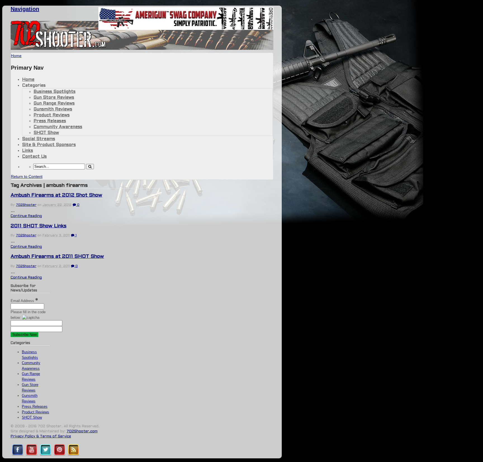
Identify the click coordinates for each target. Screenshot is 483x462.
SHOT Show (46, 133)
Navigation (25, 9)
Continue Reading (26, 216)
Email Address (23, 301)
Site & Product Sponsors (49, 145)
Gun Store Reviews (54, 98)
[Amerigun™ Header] (186, 28)
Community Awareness (58, 127)
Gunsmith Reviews (53, 109)
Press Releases (50, 121)
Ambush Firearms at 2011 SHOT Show (57, 256)
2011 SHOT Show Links (39, 226)
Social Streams (38, 139)
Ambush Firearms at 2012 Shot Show (56, 195)
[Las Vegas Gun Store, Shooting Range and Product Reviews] (58, 46)
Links (27, 151)
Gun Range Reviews (54, 103)
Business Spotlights (54, 92)
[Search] (90, 166)
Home (28, 80)
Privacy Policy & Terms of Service (41, 436)
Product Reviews (52, 115)
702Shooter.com (82, 431)
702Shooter (26, 205)
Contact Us (34, 157)
